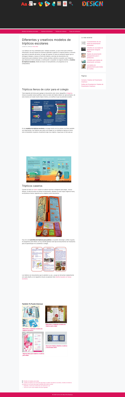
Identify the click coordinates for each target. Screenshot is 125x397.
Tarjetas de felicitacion (47, 31)
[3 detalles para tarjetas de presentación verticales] (83, 61)
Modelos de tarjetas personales (30, 31)
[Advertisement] (62, 18)
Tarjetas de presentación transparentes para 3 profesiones (94, 55)
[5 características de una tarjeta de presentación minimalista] (83, 43)
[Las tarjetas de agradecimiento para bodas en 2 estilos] (83, 66)
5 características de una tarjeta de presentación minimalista (94, 43)
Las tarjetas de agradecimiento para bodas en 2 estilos (95, 66)
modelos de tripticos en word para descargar (35, 382)
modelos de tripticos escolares (53, 382)
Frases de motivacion (74, 31)
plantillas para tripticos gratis (46, 384)
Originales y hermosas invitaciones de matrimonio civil (37, 385)
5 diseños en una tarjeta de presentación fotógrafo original (95, 49)
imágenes (69, 93)
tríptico (35, 189)
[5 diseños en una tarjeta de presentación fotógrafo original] (83, 49)
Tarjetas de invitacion (60, 31)
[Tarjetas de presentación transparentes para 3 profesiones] (83, 55)
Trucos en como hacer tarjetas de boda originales (36, 387)
